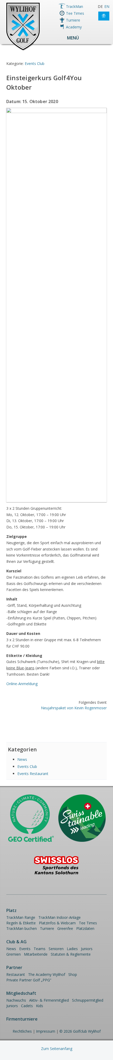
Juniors (87, 948)
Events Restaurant (32, 773)
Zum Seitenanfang (56, 1048)
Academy (74, 26)
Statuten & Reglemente (71, 954)
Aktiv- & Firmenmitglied (49, 1000)
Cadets (27, 1005)
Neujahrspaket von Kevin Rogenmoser (74, 707)
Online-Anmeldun (22, 683)
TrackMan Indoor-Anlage (59, 917)
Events (24, 948)
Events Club (34, 63)
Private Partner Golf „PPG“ (28, 979)
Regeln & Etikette (21, 922)
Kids (39, 1005)
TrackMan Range (20, 917)
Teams (39, 948)
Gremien (13, 954)
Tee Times (75, 13)
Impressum (45, 1031)
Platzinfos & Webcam (57, 922)
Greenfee (65, 928)
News (22, 759)
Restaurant (15, 974)
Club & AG (16, 942)
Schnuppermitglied (87, 1000)
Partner (14, 967)
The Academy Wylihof (46, 974)
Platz (11, 910)
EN (106, 6)
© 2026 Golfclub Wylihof (80, 1031)
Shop (72, 974)
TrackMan (74, 6)
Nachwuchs (16, 1000)
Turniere (73, 20)
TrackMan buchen (21, 928)
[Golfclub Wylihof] (23, 49)
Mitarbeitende (36, 954)
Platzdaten (85, 928)
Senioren (56, 948)
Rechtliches (22, 1031)
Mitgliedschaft (21, 993)
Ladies (72, 948)
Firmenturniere (22, 1019)
